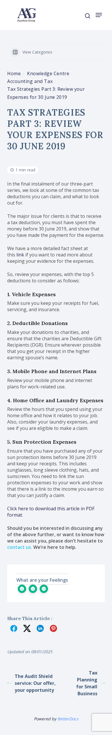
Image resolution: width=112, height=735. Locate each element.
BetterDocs (67, 718)
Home (14, 73)
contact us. (19, 547)
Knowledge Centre (48, 73)
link (20, 255)
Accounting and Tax (30, 81)
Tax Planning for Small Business (86, 683)
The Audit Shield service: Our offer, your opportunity (35, 683)
